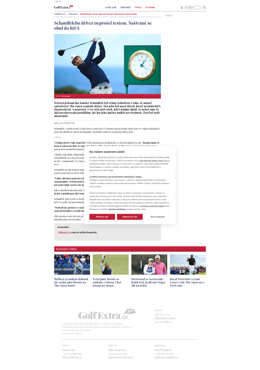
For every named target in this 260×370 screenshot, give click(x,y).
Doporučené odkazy (72, 333)
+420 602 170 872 (164, 353)
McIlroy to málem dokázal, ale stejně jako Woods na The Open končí (71, 282)
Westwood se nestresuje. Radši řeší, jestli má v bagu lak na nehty (148, 282)
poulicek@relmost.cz (166, 357)
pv (60, 123)
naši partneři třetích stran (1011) (154, 160)
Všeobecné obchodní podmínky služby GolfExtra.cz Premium (92, 323)
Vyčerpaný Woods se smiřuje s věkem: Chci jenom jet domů (107, 282)
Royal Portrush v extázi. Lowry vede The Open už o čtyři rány (187, 282)
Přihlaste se (64, 232)
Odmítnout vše (130, 217)
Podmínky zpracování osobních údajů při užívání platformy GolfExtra (97, 327)
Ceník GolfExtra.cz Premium (76, 330)
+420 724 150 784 (117, 353)
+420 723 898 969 (72, 353)
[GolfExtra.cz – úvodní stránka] (63, 7)
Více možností (158, 217)
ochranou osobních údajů (152, 205)
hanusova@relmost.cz (120, 357)
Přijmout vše (102, 217)
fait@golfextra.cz (72, 357)
